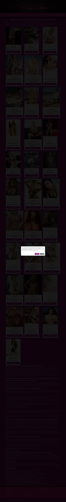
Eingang (36, 253)
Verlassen (42, 253)
